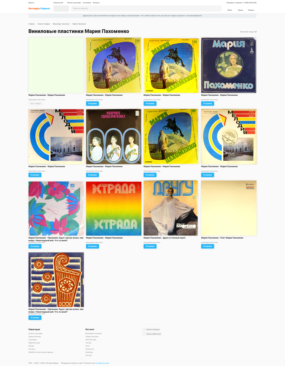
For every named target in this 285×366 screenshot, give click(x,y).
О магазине (87, 3)
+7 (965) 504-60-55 (249, 3)
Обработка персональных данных (40, 352)
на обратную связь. (102, 363)
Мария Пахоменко (79, 24)
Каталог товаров (44, 24)
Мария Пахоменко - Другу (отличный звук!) (164, 238)
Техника (88, 343)
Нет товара (36, 103)
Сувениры (89, 352)
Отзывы (31, 346)
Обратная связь (34, 343)
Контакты (96, 3)
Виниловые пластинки (61, 24)
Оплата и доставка (74, 3)
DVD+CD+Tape (91, 340)
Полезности (90, 349)
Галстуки (89, 355)
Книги (88, 346)
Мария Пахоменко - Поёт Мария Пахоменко (222, 238)
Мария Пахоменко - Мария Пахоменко (46, 95)
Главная (31, 24)
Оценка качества (34, 336)
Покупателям (58, 3)
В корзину (92, 103)
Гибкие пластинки (92, 336)
